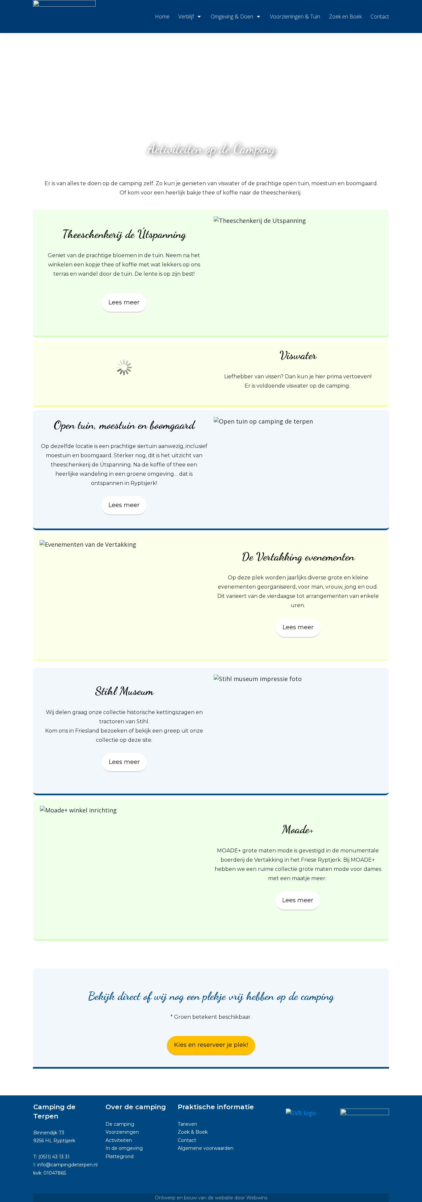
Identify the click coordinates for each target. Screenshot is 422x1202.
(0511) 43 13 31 (54, 1157)
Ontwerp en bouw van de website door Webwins (211, 1198)
